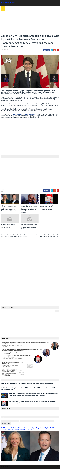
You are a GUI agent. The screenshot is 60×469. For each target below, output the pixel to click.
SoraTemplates (4, 466)
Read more (8, 346)
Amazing (7, 421)
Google (22, 421)
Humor (33, 421)
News (2, 191)
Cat (18, 421)
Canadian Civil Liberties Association (25, 114)
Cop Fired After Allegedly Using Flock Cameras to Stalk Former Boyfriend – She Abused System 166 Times (29, 227)
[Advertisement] (30, 23)
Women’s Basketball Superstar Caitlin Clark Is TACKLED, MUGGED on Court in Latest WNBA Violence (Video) (48, 207)
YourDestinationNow (8, 3)
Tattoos (4, 423)
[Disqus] (30, 259)
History (28, 421)
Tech (9, 423)
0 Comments (3, 51)
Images (38, 421)
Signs (52, 421)
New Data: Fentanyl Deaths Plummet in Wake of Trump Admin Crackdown (8, 226)
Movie (43, 421)
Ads (2, 421)
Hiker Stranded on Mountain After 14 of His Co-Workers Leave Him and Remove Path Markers (27, 383)
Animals (13, 421)
